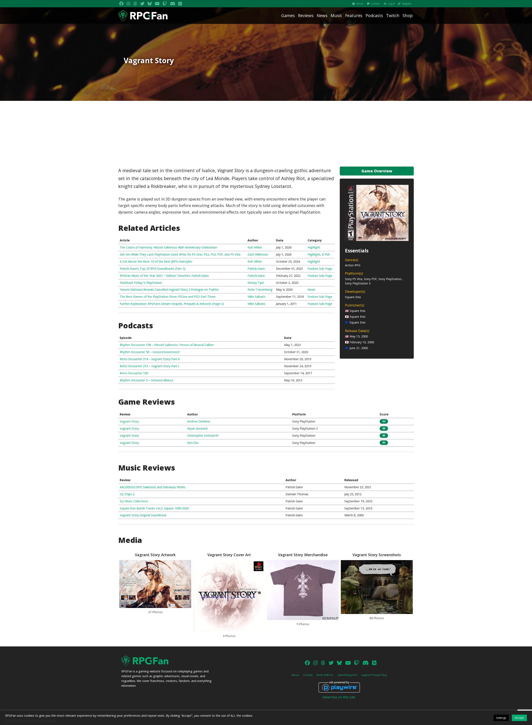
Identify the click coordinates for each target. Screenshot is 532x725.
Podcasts (374, 15)
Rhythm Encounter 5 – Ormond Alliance (146, 380)
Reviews (306, 15)
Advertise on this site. (339, 697)
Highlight (314, 247)
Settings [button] (501, 718)
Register (407, 3)
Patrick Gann (256, 268)
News (322, 15)
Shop (408, 15)
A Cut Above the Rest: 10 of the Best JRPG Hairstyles (156, 261)
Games (288, 15)
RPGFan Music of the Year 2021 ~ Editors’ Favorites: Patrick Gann (164, 276)
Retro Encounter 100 (134, 373)
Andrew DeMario (198, 421)
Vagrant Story (129, 421)
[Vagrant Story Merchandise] (303, 590)
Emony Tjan (256, 283)
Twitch (392, 15)
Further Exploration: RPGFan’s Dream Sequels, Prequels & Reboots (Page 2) (172, 304)
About (359, 3)
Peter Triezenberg (260, 289)
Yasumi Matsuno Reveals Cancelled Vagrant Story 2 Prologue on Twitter (169, 289)
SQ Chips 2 (127, 494)
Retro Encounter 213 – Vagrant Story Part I (149, 366)
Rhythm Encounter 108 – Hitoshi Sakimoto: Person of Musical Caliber (167, 345)
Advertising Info (347, 675)
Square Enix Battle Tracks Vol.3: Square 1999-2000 (154, 508)
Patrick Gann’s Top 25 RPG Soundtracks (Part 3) (152, 268)
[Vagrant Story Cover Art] (229, 596)
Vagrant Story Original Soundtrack (143, 515)
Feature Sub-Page (320, 268)
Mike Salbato (256, 297)
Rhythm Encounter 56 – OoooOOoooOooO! (150, 352)
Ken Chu (192, 443)
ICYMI (326, 254)
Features (353, 15)
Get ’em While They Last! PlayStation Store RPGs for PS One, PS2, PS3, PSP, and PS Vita (180, 254)
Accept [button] (519, 718)
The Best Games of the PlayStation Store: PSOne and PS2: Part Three (168, 297)
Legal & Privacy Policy (374, 675)
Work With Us (324, 675)
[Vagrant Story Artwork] (155, 584)
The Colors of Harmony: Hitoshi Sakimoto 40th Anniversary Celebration (168, 247)
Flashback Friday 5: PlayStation (141, 283)
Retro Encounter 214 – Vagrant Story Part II (150, 359)
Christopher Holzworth (202, 435)
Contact (375, 3)
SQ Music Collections (134, 501)
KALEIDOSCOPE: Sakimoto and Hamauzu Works (152, 487)
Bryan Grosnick (197, 428)
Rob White (255, 247)
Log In (391, 3)
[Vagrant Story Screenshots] (377, 587)
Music (336, 15)
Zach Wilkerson (258, 254)
